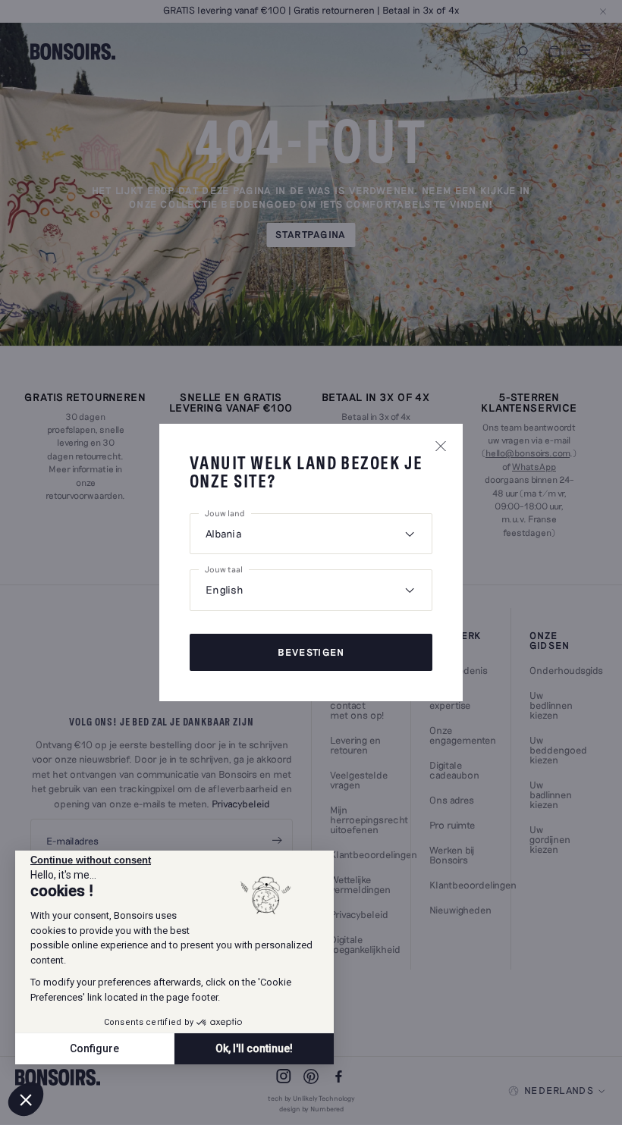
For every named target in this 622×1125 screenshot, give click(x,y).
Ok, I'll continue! (254, 1048)
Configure (94, 1048)
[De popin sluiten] (441, 446)
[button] (26, 1099)
